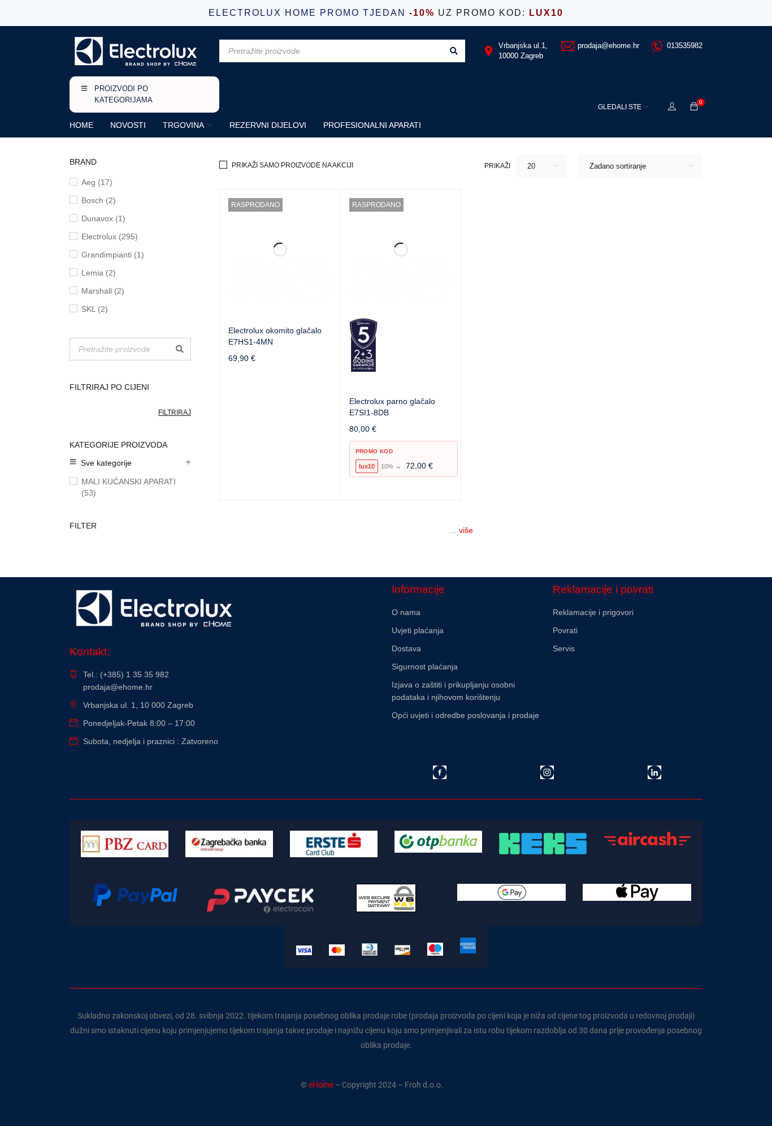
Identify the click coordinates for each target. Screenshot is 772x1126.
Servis (564, 648)
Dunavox (103, 218)
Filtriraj (174, 412)
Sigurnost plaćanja (425, 666)
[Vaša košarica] (694, 106)
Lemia (98, 272)
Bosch (98, 200)
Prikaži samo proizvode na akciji (292, 165)
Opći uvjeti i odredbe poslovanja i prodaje (465, 715)
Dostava (406, 648)
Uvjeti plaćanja (418, 630)
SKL (94, 308)
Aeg (96, 182)
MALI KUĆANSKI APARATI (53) (128, 487)
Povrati (565, 630)
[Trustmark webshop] (627, 679)
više (466, 530)
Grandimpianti (112, 254)
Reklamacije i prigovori (593, 612)
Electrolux (109, 236)
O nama (406, 612)
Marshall (102, 290)
